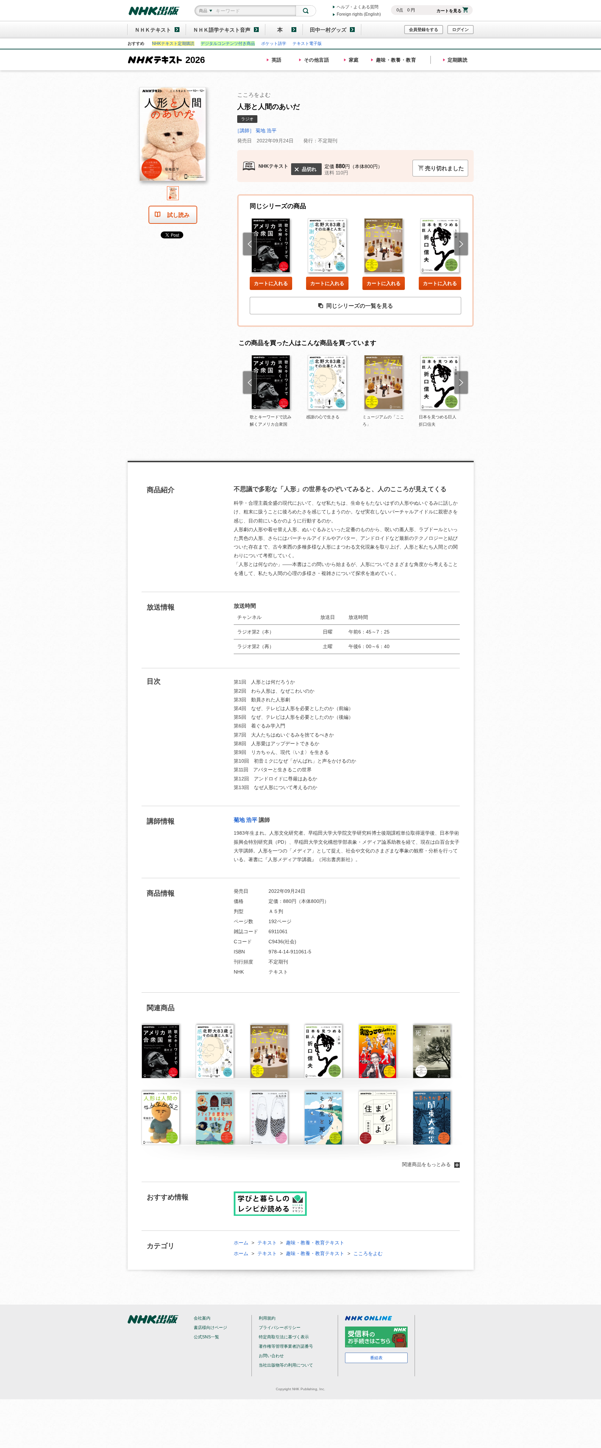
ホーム (241, 1242)
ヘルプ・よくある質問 (357, 7)
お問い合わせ (271, 1355)
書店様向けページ (210, 1327)
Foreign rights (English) (359, 14)
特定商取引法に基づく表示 (284, 1337)
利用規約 (267, 1318)
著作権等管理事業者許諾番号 (286, 1346)
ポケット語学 (273, 43)
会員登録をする (423, 29)
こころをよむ (368, 1253)
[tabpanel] (173, 136)
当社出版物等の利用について (286, 1365)
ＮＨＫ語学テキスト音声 (221, 30)
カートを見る (449, 10)
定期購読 (458, 60)
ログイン (460, 29)
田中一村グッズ (328, 30)
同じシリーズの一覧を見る (359, 306)
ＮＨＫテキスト (153, 30)
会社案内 (202, 1318)
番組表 (376, 1357)
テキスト (267, 1242)
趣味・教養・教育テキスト (315, 1242)
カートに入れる (271, 283)
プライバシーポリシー (279, 1327)
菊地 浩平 (245, 820)
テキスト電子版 (307, 43)
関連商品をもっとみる (426, 1164)
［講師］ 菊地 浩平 (256, 130)
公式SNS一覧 (206, 1337)
